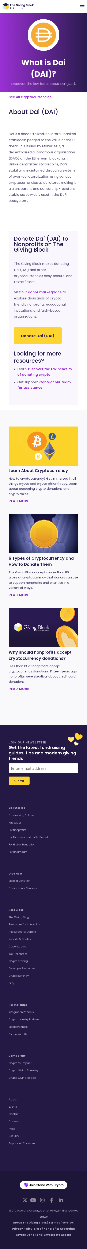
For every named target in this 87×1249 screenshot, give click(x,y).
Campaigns (17, 1055)
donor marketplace (45, 292)
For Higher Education (22, 844)
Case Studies (17, 946)
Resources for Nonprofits (24, 924)
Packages (15, 822)
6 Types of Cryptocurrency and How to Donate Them (41, 561)
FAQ (11, 983)
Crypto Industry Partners (24, 1019)
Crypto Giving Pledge (22, 1078)
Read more (19, 501)
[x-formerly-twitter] (25, 1199)
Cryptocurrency (19, 976)
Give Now (15, 873)
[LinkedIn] (61, 1200)
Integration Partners (21, 1012)
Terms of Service (61, 1222)
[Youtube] (33, 1200)
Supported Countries (22, 1143)
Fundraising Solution (22, 815)
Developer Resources (22, 968)
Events (13, 1106)
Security (14, 1136)
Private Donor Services (23, 888)
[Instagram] (42, 1200)
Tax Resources (18, 954)
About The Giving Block (30, 1222)
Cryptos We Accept (57, 1235)
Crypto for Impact (20, 1063)
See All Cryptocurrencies (30, 97)
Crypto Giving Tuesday (23, 1070)
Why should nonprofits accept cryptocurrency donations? (40, 655)
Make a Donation (19, 881)
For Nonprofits (17, 830)
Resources (16, 910)
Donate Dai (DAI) (37, 335)
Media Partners (18, 1027)
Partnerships (18, 1005)
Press (12, 1129)
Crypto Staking (18, 961)
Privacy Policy (22, 1228)
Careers (14, 1121)
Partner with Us (18, 1034)
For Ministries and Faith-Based (28, 837)
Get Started (17, 808)
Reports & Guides (20, 939)
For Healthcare (18, 852)
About (13, 1099)
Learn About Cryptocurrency (38, 471)
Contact (14, 1114)
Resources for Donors (22, 932)
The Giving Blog (19, 917)
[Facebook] (51, 1200)
